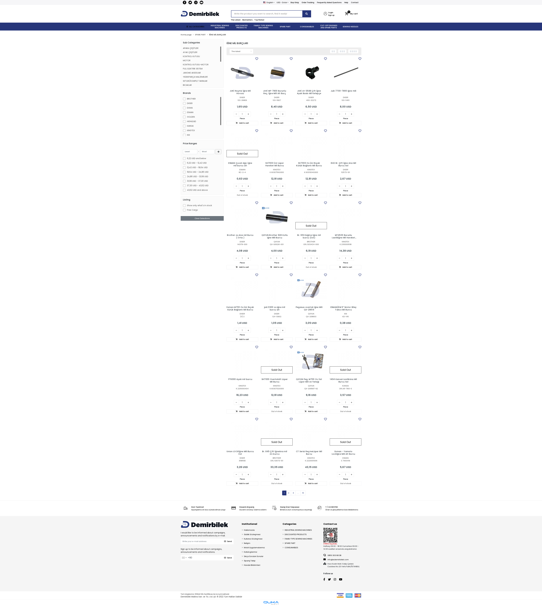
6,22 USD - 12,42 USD (197, 162)
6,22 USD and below (196, 158)
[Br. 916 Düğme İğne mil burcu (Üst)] (311, 216)
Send (229, 541)
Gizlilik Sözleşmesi (252, 534)
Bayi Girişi (295, 2)
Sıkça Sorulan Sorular (253, 556)
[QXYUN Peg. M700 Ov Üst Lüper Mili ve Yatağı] (311, 361)
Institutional (249, 524)
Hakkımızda (249, 530)
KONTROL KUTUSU (191, 56)
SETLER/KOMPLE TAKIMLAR (195, 81)
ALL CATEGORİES (196, 26)
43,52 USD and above (197, 190)
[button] (351, 13)
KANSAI (190, 125)
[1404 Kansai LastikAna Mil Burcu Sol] (345, 361)
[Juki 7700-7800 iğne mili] (345, 72)
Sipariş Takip (249, 560)
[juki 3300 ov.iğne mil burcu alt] (277, 288)
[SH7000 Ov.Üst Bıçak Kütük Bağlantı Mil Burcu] (311, 144)
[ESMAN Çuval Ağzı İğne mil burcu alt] (242, 144)
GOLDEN (191, 116)
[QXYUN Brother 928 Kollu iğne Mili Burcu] (277, 216)
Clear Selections (202, 218)
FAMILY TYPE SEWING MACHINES (298, 538)
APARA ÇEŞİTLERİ (190, 48)
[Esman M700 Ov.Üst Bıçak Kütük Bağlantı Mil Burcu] (242, 288)
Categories (289, 524)
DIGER (190, 103)
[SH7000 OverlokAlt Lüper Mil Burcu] (277, 361)
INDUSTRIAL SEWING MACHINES (298, 530)
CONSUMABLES (291, 547)
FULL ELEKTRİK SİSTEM (193, 68)
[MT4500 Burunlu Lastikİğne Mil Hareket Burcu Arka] (345, 216)
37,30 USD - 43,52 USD (197, 185)
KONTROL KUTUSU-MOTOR (195, 64)
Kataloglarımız (250, 552)
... (298, 493)
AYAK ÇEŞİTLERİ (190, 52)
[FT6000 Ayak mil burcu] (242, 361)
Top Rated (259, 20)
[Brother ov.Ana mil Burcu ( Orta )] (242, 216)
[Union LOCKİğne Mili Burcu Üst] (242, 433)
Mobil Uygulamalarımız (254, 547)
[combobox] (184, 557)
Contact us (330, 524)
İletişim (247, 543)
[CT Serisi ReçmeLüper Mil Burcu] (311, 433)
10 (303, 493)
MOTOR (186, 60)
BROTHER (191, 98)
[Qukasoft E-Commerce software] (271, 603)
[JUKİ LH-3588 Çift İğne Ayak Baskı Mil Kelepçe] (311, 72)
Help (346, 2)
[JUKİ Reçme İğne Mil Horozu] (242, 72)
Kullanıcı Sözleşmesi (253, 538)
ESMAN (190, 112)
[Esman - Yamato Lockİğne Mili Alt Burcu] (345, 433)
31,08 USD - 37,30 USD (197, 181)
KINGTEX (191, 130)
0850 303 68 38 (334, 555)
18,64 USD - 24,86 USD (197, 172)
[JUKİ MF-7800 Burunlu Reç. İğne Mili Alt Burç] (277, 72)
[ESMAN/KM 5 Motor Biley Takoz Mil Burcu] (345, 288)
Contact (355, 2)
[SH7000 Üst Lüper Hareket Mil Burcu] (277, 144)
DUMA (190, 107)
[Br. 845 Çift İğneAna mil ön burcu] (277, 433)
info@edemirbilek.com (338, 559)
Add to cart (244, 123)
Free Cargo (192, 210)
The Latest (236, 20)
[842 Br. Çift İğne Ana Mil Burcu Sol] (345, 144)
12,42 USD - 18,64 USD (197, 167)
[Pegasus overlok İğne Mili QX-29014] (311, 288)
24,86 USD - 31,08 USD (197, 176)
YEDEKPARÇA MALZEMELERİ (195, 76)
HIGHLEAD (191, 121)
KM (188, 135)
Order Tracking (308, 2)
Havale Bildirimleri (252, 565)
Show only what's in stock (199, 205)
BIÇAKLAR (187, 85)
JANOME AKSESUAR (192, 72)
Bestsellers (247, 20)
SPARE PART (290, 543)
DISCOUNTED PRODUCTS (296, 534)
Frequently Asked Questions (329, 2)
